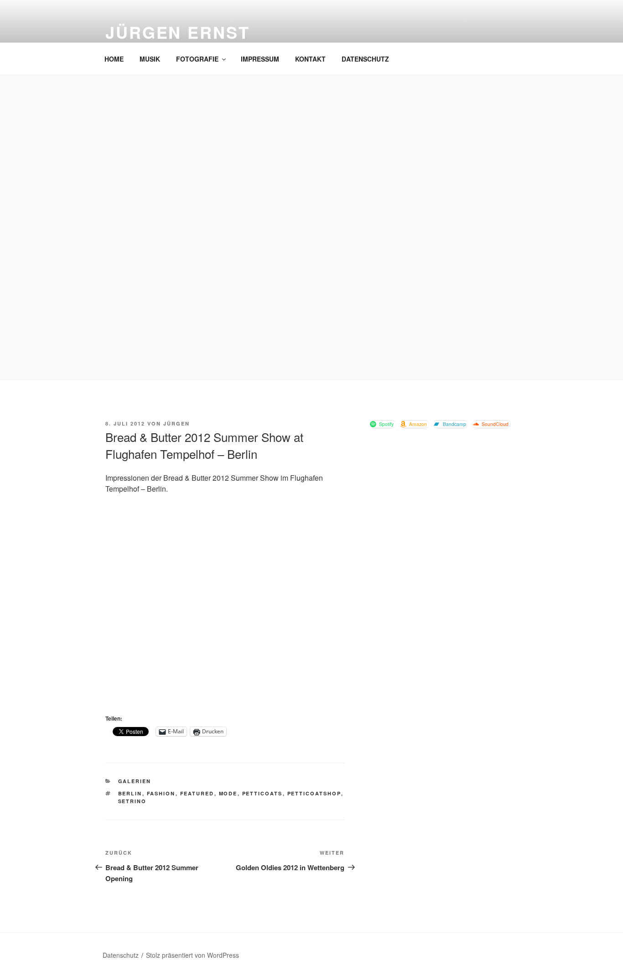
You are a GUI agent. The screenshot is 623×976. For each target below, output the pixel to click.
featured (197, 793)
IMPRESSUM (260, 58)
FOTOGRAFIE (197, 58)
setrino (132, 801)
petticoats (262, 793)
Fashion (161, 793)
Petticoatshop (314, 793)
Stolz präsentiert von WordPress (192, 955)
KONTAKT (310, 58)
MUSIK (150, 58)
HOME (114, 58)
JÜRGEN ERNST (177, 32)
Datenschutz (121, 955)
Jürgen (176, 423)
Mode (228, 793)
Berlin (130, 793)
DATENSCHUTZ (365, 58)
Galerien (134, 781)
